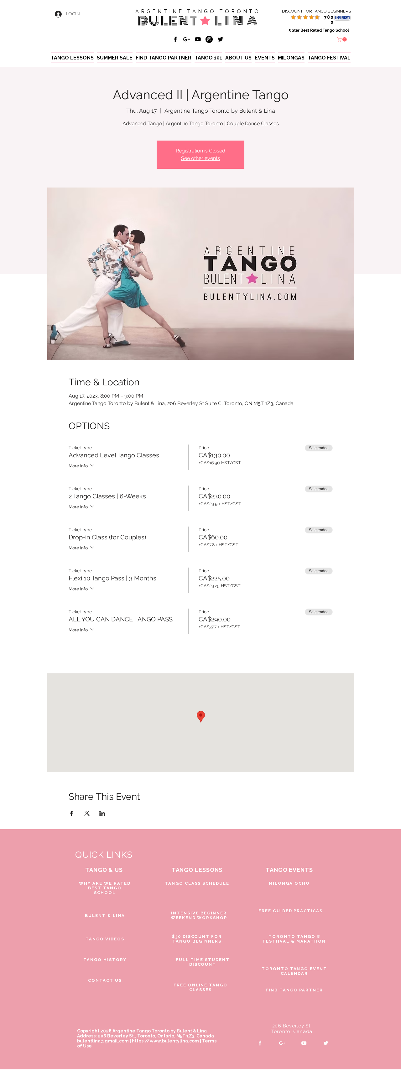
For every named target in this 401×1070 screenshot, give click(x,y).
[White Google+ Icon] (282, 1043)
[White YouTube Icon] (304, 1043)
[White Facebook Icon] (260, 1043)
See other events (200, 158)
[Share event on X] (87, 813)
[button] (342, 39)
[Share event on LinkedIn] (102, 813)
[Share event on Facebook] (72, 813)
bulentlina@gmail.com (103, 1040)
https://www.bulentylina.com (165, 1040)
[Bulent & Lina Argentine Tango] (175, 39)
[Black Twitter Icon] (220, 39)
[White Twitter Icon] (326, 1043)
